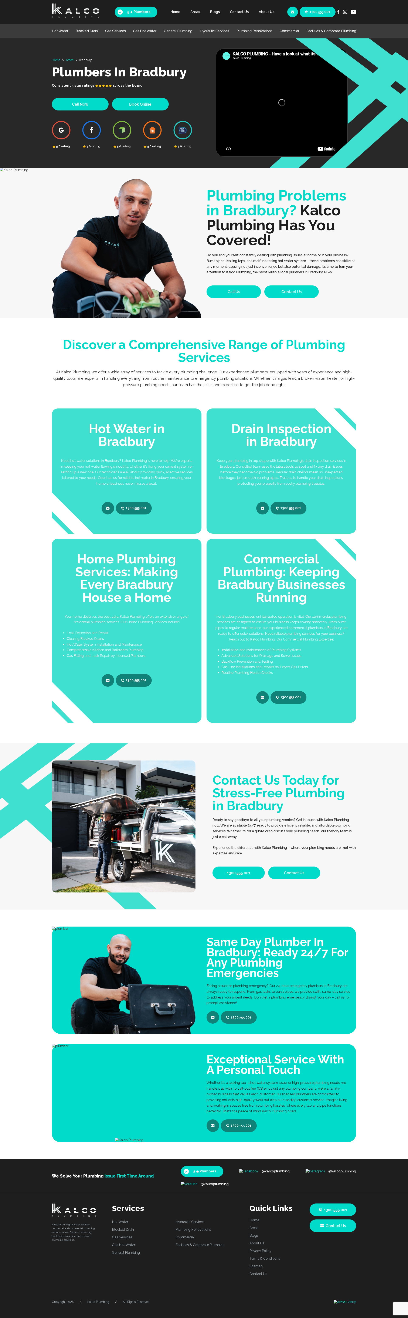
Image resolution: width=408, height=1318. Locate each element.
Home (175, 12)
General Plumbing (178, 31)
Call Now (80, 104)
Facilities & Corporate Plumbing (331, 31)
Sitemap (256, 1266)
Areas (195, 12)
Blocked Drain (87, 31)
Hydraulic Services (214, 31)
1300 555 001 (320, 12)
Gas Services (115, 31)
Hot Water (60, 31)
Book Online (140, 104)
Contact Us (239, 12)
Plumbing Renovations (254, 31)
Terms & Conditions (264, 1258)
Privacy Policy (260, 1251)
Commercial (289, 31)
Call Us (234, 291)
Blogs (215, 12)
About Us (266, 12)
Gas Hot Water (144, 31)
